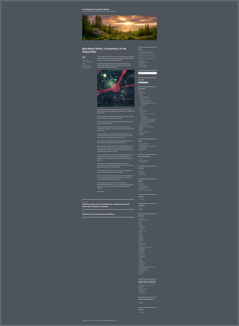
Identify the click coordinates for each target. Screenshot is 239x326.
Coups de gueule (142, 92)
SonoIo (89, 67)
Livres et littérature (144, 96)
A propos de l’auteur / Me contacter (146, 51)
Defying (140, 232)
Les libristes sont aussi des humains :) (148, 119)
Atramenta (141, 170)
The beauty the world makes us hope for (147, 267)
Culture (83, 63)
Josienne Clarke (142, 244)
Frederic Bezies (85, 60)
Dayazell (140, 230)
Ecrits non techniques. (143, 62)
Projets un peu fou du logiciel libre (148, 120)
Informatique (141, 109)
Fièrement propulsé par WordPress (109, 320)
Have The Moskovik (143, 289)
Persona (140, 260)
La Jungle (141, 246)
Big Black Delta (109, 65)
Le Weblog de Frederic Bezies (95, 9)
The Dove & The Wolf (143, 268)
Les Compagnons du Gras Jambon (146, 247)
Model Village (142, 249)
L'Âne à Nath (141, 185)
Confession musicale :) (145, 102)
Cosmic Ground (142, 227)
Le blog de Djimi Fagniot (144, 160)
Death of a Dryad (142, 231)
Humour (141, 108)
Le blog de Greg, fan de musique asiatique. (147, 146)
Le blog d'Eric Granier (143, 145)
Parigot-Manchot (142, 147)
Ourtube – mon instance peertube (146, 190)
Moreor (140, 253)
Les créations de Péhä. (143, 161)
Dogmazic (141, 287)
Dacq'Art (141, 159)
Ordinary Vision (142, 256)
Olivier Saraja (141, 173)
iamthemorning (142, 243)
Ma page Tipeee (142, 189)
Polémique (141, 134)
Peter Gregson (142, 261)
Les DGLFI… (141, 63)
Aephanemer (141, 218)
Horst (140, 242)
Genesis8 (141, 303)
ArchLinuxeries (144, 116)
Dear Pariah (141, 183)
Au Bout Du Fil (142, 286)
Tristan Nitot (141, 150)
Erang (140, 234)
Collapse (140, 225)
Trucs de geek (143, 124)
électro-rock (84, 65)
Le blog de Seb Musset (143, 186)
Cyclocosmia (141, 229)
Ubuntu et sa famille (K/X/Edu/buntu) (148, 121)
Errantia (140, 236)
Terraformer (141, 265)
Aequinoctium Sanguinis (144, 219)
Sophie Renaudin (142, 174)
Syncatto (141, 264)
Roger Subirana (142, 293)
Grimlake (141, 238)
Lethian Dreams (142, 248)
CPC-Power (141, 301)
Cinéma (141, 95)
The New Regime (142, 270)
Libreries (142, 115)
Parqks (140, 259)
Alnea (140, 221)
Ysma (140, 274)
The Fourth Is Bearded (143, 269)
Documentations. (142, 61)
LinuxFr (140, 208)
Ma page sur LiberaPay (143, 187)
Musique (142, 99)
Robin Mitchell (142, 291)
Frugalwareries (144, 117)
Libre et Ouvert (142, 199)
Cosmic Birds (141, 226)
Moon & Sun (141, 251)
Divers (140, 107)
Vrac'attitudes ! (142, 133)
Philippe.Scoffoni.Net (143, 148)
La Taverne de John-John (144, 143)
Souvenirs (141, 128)
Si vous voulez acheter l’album (104, 182)
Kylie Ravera (141, 172)
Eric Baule (141, 235)
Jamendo (141, 290)
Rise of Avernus (142, 263)
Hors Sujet (141, 240)
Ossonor (141, 257)
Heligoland (141, 239)
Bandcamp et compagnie (146, 100)
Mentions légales (142, 65)
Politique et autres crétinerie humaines (146, 126)
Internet (142, 112)
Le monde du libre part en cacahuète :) (147, 113)
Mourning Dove (142, 255)
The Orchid (141, 272)
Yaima (140, 273)
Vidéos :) (141, 130)
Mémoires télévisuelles (144, 98)
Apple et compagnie (144, 111)
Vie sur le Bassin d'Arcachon (144, 132)
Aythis (140, 223)
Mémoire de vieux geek (144, 122)
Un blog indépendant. (143, 66)
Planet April (141, 312)
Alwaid (140, 222)
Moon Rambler (142, 252)
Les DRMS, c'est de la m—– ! (145, 125)
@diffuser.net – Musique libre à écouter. (147, 285)
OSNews (140, 209)
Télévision (141, 129)
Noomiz (142, 105)
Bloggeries (141, 91)
